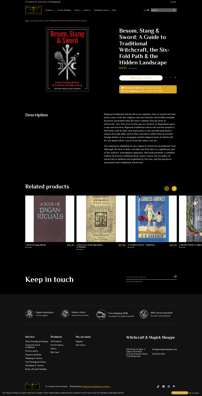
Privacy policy (31, 351)
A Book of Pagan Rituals (35, 245)
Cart (147, 10)
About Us (87, 10)
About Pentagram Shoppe (36, 341)
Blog (114, 10)
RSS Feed (54, 352)
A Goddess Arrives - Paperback (141, 245)
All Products (56, 341)
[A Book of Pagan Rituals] (49, 219)
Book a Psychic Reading (35, 369)
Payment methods (33, 354)
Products (48, 10)
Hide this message (180, 393)
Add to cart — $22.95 (141, 78)
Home (27, 21)
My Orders (81, 345)
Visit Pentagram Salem (35, 362)
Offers (53, 348)
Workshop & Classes (101, 10)
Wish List (56, 2)
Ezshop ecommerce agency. (96, 386)
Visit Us (77, 10)
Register (79, 341)
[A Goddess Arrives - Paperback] (152, 219)
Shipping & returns (33, 358)
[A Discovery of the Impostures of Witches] (101, 219)
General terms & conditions (32, 346)
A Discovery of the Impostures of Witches (89, 246)
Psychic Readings (64, 10)
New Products (56, 345)
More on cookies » (194, 393)
